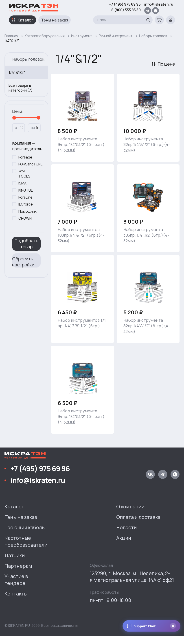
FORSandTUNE (28, 164)
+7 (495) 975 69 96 (125, 4)
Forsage (25, 157)
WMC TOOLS (24, 173)
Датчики (14, 555)
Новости (126, 527)
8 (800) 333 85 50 (126, 9)
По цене (166, 64)
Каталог (25, 20)
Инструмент (81, 35)
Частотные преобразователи (25, 541)
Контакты (15, 593)
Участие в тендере (16, 580)
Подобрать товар (26, 244)
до (33, 127)
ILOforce (25, 204)
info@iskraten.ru (158, 4)
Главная (11, 35)
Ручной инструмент (116, 35)
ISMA (22, 183)
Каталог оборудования (45, 35)
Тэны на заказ (54, 20)
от (17, 127)
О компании (130, 506)
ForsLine (25, 197)
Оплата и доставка (138, 517)
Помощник (27, 211)
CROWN (25, 218)
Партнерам (18, 566)
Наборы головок (153, 35)
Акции (123, 538)
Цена (17, 111)
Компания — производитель (26, 145)
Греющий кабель (24, 527)
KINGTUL (25, 190)
